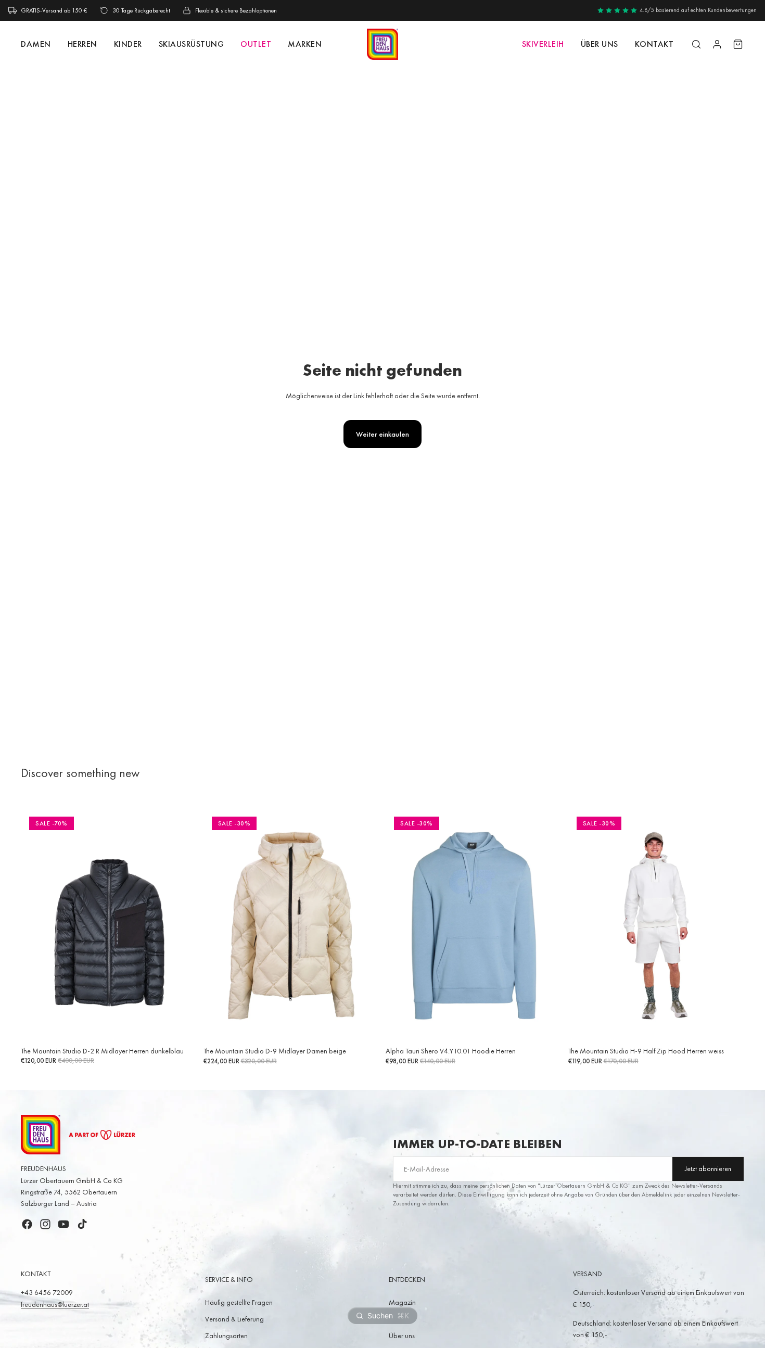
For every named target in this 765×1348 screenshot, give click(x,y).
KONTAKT (654, 44)
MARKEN (305, 44)
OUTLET (255, 44)
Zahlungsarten (226, 1335)
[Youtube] (63, 1224)
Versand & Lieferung (234, 1319)
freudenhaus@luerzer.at (55, 1304)
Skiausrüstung (191, 44)
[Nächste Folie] (181, 925)
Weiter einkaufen (382, 434)
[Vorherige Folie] (36, 925)
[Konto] (717, 44)
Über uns (599, 44)
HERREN (82, 44)
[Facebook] (27, 1224)
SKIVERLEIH (543, 44)
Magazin (402, 1302)
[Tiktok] (82, 1224)
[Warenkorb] (738, 44)
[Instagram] (45, 1224)
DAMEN (36, 44)
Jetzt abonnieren (708, 1168)
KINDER (128, 44)
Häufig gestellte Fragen (239, 1302)
